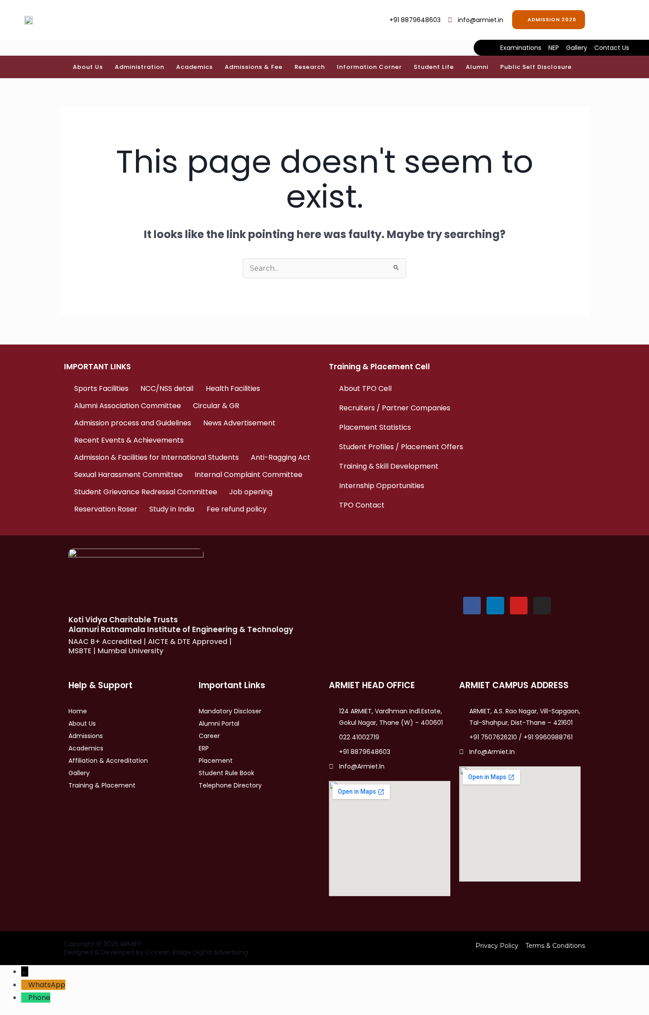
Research (309, 67)
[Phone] (24, 997)
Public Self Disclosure (536, 67)
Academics (194, 67)
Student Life (434, 67)
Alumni (477, 67)
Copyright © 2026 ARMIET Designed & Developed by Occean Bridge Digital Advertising (156, 947)
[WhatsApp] (24, 985)
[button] (605, 18)
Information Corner (369, 67)
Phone (39, 997)
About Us (88, 67)
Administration (139, 67)
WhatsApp (46, 985)
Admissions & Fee (254, 67)
